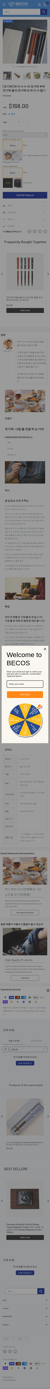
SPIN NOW (25, 694)
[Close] (45, 649)
